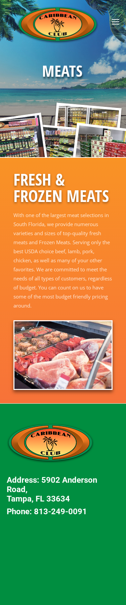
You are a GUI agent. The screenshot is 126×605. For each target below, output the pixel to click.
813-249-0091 (60, 511)
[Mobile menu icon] (115, 21)
